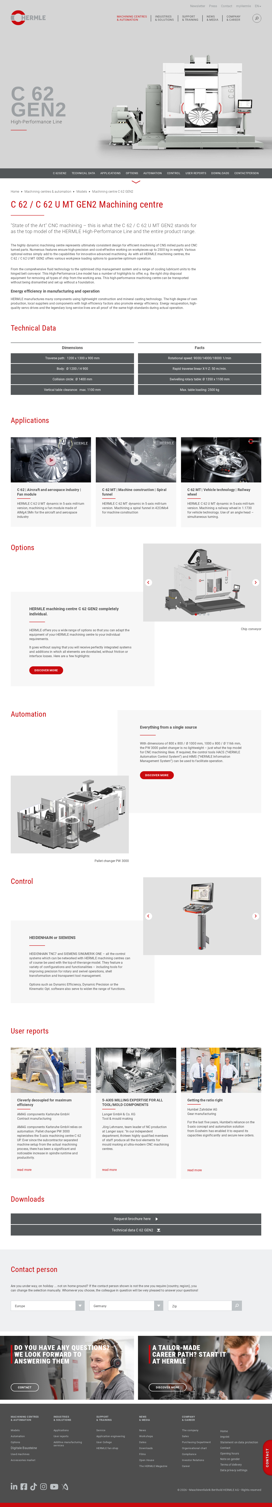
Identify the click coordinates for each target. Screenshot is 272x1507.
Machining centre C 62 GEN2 (112, 191)
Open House (146, 1460)
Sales (185, 1436)
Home (15, 191)
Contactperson (246, 173)
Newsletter (197, 6)
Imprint (225, 1436)
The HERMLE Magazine (153, 1466)
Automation (152, 173)
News (142, 1430)
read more (24, 1170)
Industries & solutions (164, 18)
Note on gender (230, 1459)
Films (142, 1454)
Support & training (190, 18)
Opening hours (229, 1453)
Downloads (220, 173)
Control (173, 173)
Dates (143, 1442)
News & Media (212, 18)
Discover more (46, 670)
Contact (226, 6)
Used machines (20, 1454)
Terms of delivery (231, 1464)
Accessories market (23, 1460)
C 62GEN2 (60, 173)
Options (132, 173)
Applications (110, 173)
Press (213, 6)
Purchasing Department (196, 1442)
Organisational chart (194, 1448)
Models (82, 191)
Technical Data (83, 173)
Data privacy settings (234, 1470)
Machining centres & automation (132, 18)
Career (186, 1466)
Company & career (234, 18)
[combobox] (48, 1306)
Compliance (189, 1454)
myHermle (243, 6)
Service (101, 1430)
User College (104, 1442)
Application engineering (110, 1436)
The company (190, 1430)
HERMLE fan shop (107, 1448)
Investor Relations (193, 1460)
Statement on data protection (239, 1442)
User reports (196, 173)
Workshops (146, 1436)
